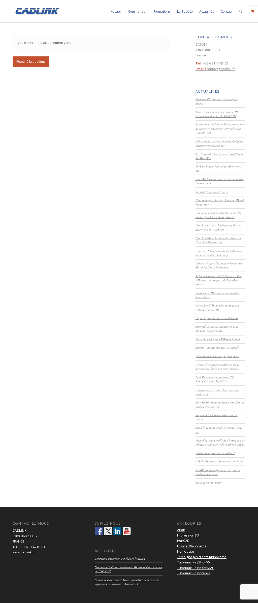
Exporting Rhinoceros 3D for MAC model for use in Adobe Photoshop (219, 253)
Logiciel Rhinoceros (191, 546)
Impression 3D (188, 535)
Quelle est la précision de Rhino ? (215, 453)
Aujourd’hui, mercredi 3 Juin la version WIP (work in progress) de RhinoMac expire (219, 280)
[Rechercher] (240, 11)
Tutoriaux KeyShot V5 (193, 562)
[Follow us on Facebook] (99, 531)
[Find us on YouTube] (127, 531)
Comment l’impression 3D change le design (120, 558)
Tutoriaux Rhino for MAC (195, 567)
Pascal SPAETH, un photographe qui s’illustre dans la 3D (217, 308)
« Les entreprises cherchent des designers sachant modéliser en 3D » (219, 143)
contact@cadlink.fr (215, 68)
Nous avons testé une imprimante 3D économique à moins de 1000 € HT (217, 114)
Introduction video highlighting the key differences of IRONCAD (218, 227)
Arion (181, 529)
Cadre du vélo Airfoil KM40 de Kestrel (218, 339)
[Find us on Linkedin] (117, 531)
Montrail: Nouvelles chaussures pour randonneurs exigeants (217, 329)
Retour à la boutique (31, 61)
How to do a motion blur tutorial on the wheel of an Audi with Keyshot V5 (219, 215)
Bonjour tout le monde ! (210, 482)
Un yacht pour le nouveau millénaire (217, 318)
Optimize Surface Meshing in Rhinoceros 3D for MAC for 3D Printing (219, 265)
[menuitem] (116, 11)
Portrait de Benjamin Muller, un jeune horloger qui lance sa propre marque (217, 367)
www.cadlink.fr (24, 552)
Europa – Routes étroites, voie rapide (217, 347)
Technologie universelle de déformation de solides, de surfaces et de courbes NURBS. (220, 443)
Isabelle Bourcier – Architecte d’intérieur (219, 461)
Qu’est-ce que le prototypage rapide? (217, 356)
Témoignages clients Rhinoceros (202, 557)
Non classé (185, 551)
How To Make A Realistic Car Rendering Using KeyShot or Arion (219, 240)
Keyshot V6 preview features (212, 192)
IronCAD (183, 540)
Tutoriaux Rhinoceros (193, 573)
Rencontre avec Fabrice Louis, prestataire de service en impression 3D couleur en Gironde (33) (220, 128)
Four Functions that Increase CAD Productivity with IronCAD (215, 379)
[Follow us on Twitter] (108, 531)
